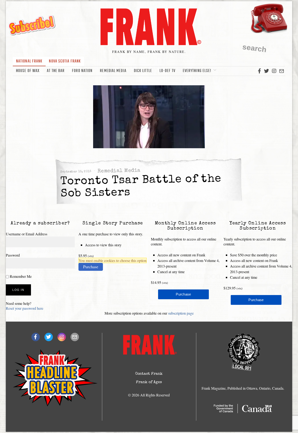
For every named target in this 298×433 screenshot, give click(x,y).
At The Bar (55, 71)
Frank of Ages (149, 382)
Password (13, 255)
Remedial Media (113, 71)
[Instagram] (274, 71)
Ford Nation (82, 71)
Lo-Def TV (167, 71)
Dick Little (143, 71)
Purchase (90, 266)
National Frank (29, 61)
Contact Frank (149, 374)
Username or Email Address (26, 233)
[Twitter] (266, 71)
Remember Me (20, 276)
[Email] (281, 71)
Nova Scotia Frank (65, 61)
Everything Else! (197, 71)
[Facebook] (259, 71)
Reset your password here (24, 308)
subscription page (181, 313)
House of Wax (27, 71)
